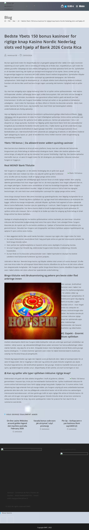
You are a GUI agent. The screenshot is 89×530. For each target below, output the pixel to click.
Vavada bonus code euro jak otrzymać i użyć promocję (45, 423)
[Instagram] (10, 520)
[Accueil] (5, 21)
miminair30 (12, 55)
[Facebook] (3, 520)
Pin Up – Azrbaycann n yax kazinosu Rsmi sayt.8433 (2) (72, 423)
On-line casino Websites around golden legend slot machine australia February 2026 (17, 424)
